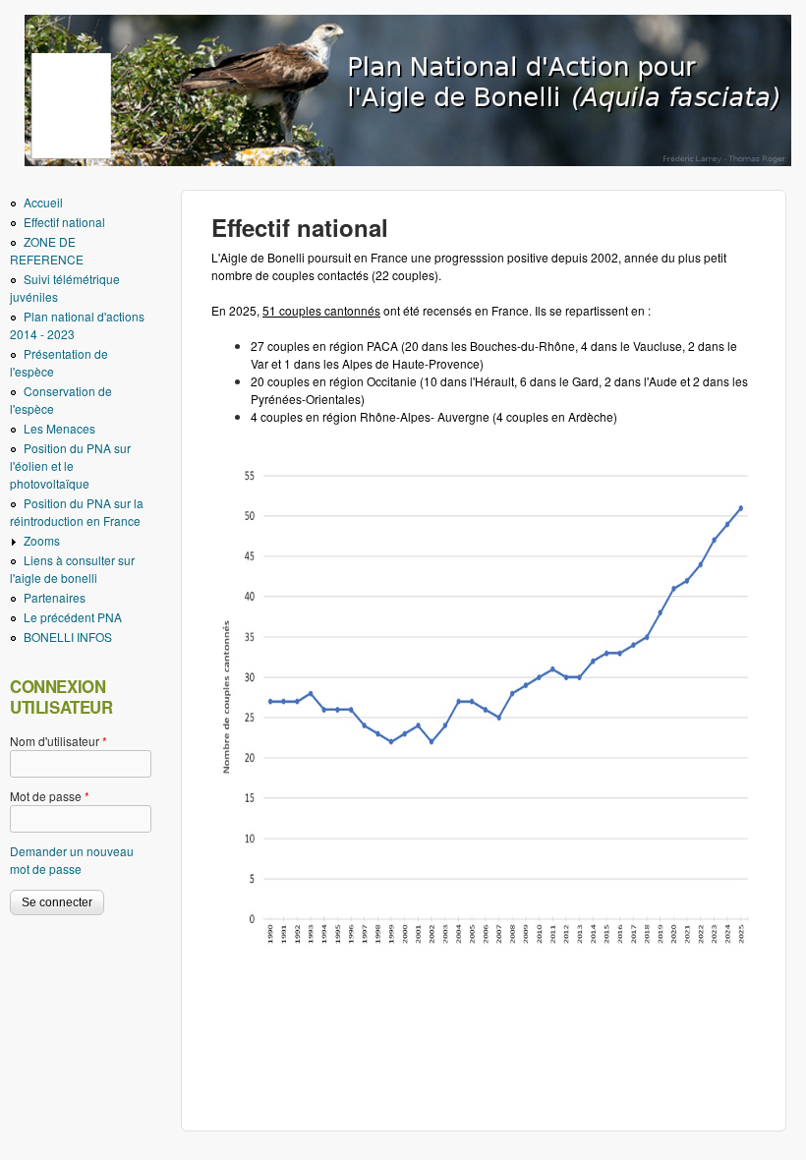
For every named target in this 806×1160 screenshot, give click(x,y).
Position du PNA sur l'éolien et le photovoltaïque (70, 465)
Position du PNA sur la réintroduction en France (77, 511)
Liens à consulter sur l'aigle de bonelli (72, 568)
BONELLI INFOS (68, 636)
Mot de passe (49, 795)
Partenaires (55, 597)
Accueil (43, 202)
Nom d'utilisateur (58, 740)
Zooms (42, 540)
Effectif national (64, 221)
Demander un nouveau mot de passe (72, 859)
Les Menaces (59, 428)
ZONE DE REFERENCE (47, 250)
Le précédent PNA (73, 617)
